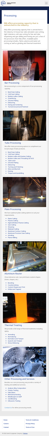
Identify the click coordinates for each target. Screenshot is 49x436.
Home (5, 420)
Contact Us (8, 408)
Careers (6, 423)
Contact (6, 427)
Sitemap (25, 433)
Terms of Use (30, 427)
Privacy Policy (30, 423)
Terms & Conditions (32, 420)
